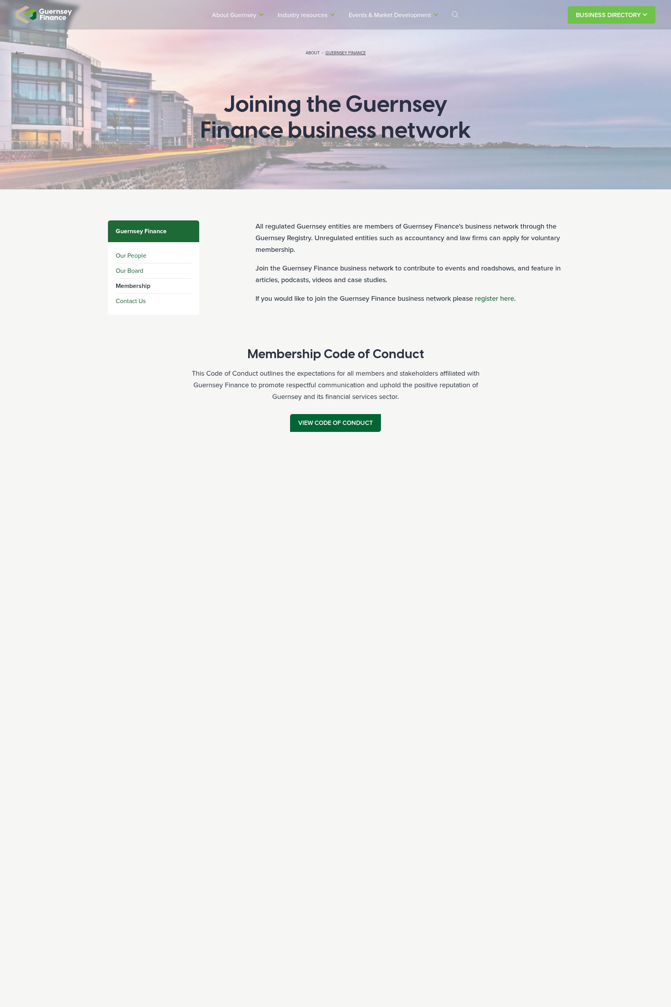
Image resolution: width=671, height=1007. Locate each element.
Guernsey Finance (345, 53)
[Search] (455, 14)
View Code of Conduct (335, 422)
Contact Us (131, 300)
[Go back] (20, 53)
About (313, 53)
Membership (133, 285)
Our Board (129, 270)
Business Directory (608, 14)
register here (494, 298)
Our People (131, 255)
